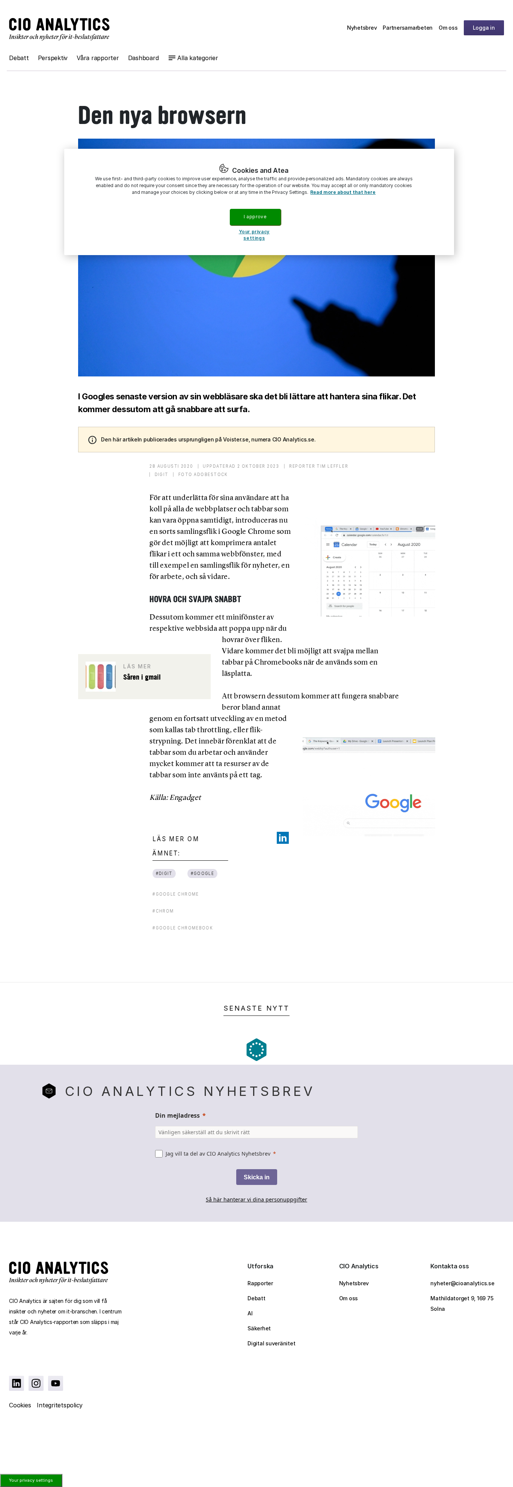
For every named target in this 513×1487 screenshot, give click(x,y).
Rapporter (260, 1283)
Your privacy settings (31, 1480)
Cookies (20, 1405)
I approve (255, 216)
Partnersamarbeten (408, 27)
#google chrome (175, 894)
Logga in (484, 27)
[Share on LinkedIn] (283, 838)
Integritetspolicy (60, 1405)
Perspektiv (53, 58)
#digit (163, 873)
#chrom (163, 911)
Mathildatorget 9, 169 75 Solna (461, 1303)
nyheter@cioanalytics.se (462, 1283)
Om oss (448, 27)
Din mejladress (177, 1115)
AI (250, 1313)
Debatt (19, 58)
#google (202, 873)
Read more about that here (343, 192)
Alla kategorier (197, 58)
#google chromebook (182, 928)
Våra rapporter (98, 58)
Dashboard (143, 58)
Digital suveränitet (271, 1343)
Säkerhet (259, 1328)
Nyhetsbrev (362, 27)
